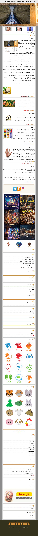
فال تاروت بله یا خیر (31, 461)
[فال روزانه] (12, 202)
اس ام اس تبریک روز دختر (30, 265)
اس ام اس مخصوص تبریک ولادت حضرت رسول (28, 259)
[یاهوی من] (29, 524)
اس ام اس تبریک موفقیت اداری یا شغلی (29, 257)
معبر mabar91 (29, 32)
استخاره (34, 93)
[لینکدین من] (9, 524)
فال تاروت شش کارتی (31, 451)
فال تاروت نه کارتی (31, 453)
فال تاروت (27, 1)
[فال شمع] (12, 217)
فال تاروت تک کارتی (31, 443)
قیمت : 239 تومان (19, 432)
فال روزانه (23, 1)
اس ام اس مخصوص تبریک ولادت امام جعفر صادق (28, 263)
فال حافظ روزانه (20, 106)
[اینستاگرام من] (21, 524)
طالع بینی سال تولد (31, 428)
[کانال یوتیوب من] (12, 524)
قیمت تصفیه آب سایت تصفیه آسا (30, 469)
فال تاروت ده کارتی (31, 455)
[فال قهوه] (27, 217)
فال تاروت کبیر (32, 439)
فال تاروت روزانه (32, 437)
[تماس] (19, 524)
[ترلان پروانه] (19, 29)
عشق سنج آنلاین (32, 326)
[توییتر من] (17, 524)
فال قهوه (33, 287)
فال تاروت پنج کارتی (31, 449)
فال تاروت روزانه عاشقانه (30, 459)
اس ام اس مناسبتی (13, 1)
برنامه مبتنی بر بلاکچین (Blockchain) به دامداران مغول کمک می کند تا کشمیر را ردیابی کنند (23, 471)
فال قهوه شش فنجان (31, 291)
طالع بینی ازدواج (29, 121)
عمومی (29, 249)
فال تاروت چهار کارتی (31, 447)
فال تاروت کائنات (31, 441)
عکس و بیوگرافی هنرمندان (30, 517)
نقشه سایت (15, 529)
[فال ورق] (12, 232)
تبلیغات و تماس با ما (7, 1)
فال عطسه (32, 508)
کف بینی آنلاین (32, 161)
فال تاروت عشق (32, 457)
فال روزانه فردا (32, 515)
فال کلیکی (32, 320)
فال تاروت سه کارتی (31, 445)
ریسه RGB (32, 333)
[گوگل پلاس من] (14, 524)
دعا (33, 313)
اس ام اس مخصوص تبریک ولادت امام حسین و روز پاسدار (27, 261)
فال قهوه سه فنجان (31, 289)
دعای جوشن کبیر (32, 311)
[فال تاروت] (27, 202)
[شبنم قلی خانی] (8, 29)
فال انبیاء (33, 280)
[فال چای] (27, 232)
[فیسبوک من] (24, 524)
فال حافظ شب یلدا (31, 486)
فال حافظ (31, 1)
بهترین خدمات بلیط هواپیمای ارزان (29, 473)
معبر (32, 5)
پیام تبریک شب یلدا (31, 488)
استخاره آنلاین (19, 1)
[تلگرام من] (26, 524)
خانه (34, 1)
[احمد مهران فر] (30, 29)
